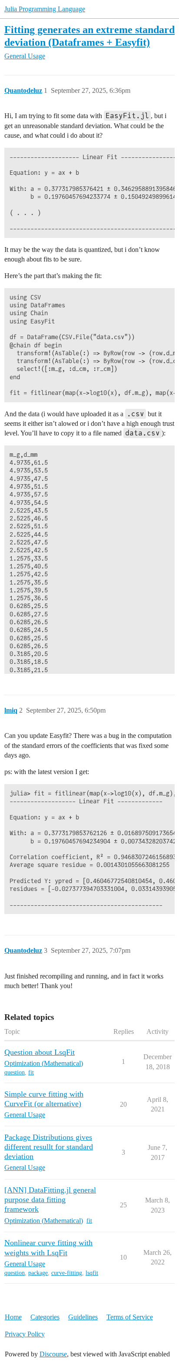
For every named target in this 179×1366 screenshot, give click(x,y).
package (38, 1273)
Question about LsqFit (39, 1052)
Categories (45, 1317)
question (14, 1072)
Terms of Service (129, 1317)
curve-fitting (66, 1273)
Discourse (53, 1354)
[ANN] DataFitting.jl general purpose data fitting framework (50, 1199)
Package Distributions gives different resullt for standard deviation (48, 1147)
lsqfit (92, 1273)
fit (31, 1072)
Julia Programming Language (44, 9)
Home (13, 1317)
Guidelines (83, 1317)
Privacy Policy (25, 1334)
